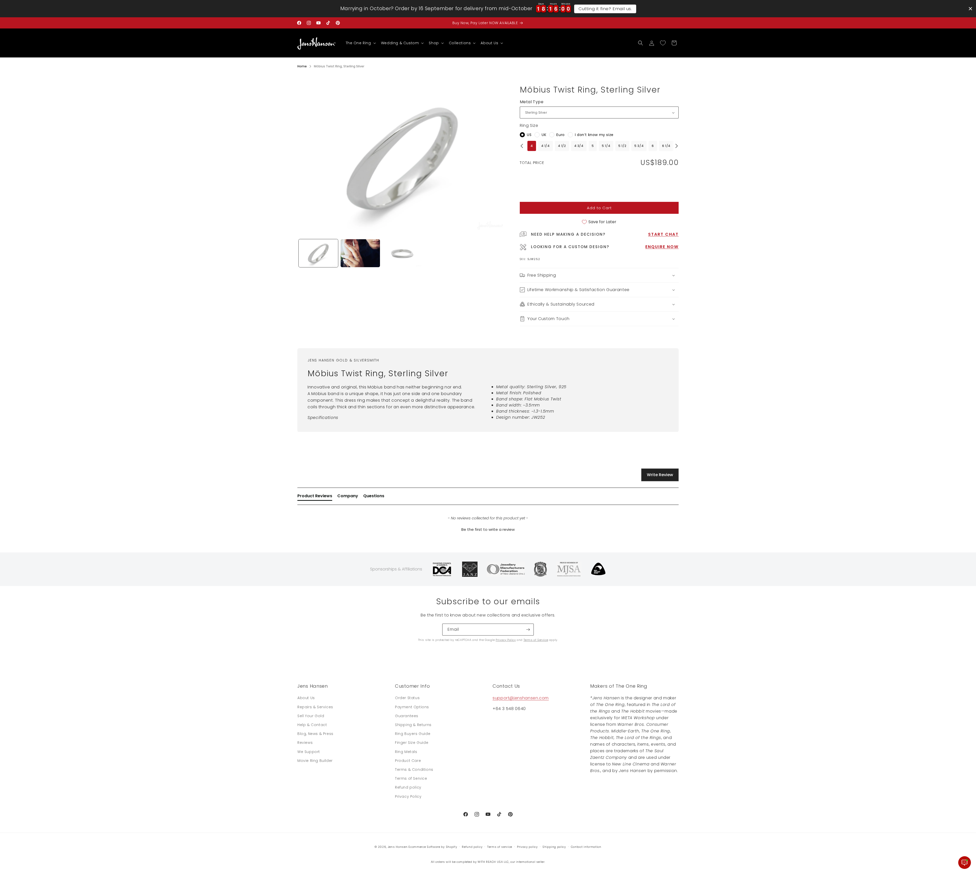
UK (544, 134)
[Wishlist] (662, 43)
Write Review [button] (660, 475)
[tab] (314, 497)
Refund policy (408, 787)
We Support (308, 751)
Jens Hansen (398, 847)
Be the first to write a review (488, 529)
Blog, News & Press (315, 733)
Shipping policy (554, 847)
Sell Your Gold (310, 715)
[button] (360, 43)
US (529, 134)
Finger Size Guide (411, 742)
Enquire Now (662, 247)
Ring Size (529, 125)
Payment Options (412, 707)
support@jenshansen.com (521, 698)
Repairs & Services (315, 707)
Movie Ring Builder (315, 760)
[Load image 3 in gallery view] (402, 253)
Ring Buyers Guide (412, 733)
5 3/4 (639, 146)
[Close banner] (970, 9)
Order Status (407, 697)
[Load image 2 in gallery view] (360, 253)
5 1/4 (606, 146)
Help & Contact (312, 724)
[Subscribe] (527, 630)
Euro (560, 134)
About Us (306, 697)
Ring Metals (406, 751)
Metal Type (531, 102)
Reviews (305, 742)
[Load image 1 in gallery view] (318, 253)
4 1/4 (545, 146)
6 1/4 (666, 146)
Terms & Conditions (414, 769)
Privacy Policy (506, 640)
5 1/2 (622, 146)
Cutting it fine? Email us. (605, 9)
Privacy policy (527, 847)
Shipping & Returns (413, 724)
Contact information (586, 847)
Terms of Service (536, 640)
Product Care (408, 760)
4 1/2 (562, 146)
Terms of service (499, 847)
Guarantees (406, 715)
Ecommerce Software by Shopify (432, 847)
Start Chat (663, 234)
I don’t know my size (594, 134)
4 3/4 (579, 146)
